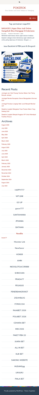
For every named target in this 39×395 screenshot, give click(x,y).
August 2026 (5, 125)
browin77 (4, 238)
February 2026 (6, 144)
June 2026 (5, 131)
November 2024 (6, 173)
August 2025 (5, 147)
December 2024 (6, 170)
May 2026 (4, 135)
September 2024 (6, 179)
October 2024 (6, 176)
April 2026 (5, 138)
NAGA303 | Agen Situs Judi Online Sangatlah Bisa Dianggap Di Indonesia (18, 29)
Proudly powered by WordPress (13, 391)
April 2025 (5, 157)
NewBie (19, 233)
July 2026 (4, 128)
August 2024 (5, 183)
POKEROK (19, 8)
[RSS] (19, 2)
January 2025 (6, 166)
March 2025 (5, 160)
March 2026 (5, 141)
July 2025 (4, 151)
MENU (34, 18)
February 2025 (6, 163)
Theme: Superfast (29, 391)
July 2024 (4, 186)
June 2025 (5, 154)
